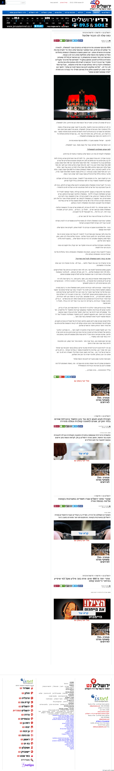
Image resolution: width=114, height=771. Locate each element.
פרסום (72, 749)
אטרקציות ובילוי (57, 701)
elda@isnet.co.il (95, 706)
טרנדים (72, 701)
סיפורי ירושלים (58, 699)
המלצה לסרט (70, 721)
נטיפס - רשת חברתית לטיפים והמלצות (63, 715)
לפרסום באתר (54, 2)
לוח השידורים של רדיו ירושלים (64, 712)
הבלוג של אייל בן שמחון (67, 704)
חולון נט (71, 747)
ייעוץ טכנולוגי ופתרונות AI (67, 729)
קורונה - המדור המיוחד (66, 708)
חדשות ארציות (88, 33)
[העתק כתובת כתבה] (68, 41)
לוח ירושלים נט (61, 711)
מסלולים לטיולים (69, 726)
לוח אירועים (47, 693)
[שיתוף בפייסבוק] (80, 41)
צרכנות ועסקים (69, 706)
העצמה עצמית (69, 725)
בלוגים (66, 699)
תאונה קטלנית (103, 432)
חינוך (61, 686)
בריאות (66, 701)
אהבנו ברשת (46, 711)
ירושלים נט (106, 12)
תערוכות (65, 693)
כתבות (72, 699)
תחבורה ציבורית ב (54, 714)
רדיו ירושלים (63, 714)
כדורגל (72, 683)
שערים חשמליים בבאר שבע (66, 717)
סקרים (67, 686)
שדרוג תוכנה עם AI (53, 710)
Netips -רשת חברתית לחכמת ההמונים (63, 719)
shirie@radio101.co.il (99, 727)
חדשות (96, 12)
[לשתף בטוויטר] (74, 41)
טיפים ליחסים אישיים (68, 723)
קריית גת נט (70, 746)
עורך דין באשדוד (69, 733)
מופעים (72, 693)
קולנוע (40, 693)
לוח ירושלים (33, 12)
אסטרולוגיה (49, 699)
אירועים (72, 696)
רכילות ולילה (70, 689)
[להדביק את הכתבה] (62, 377)
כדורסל (66, 683)
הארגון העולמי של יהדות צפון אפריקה (63, 718)
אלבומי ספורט (53, 696)
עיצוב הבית (71, 730)
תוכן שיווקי (71, 707)
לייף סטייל (70, 700)
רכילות (80, 12)
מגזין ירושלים (46, 12)
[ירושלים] (100, 10)
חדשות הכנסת (47, 686)
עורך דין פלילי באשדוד (68, 734)
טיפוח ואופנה (70, 731)
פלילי (72, 686)
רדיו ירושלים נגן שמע (18, 12)
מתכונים (71, 737)
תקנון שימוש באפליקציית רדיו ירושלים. (97, 713)
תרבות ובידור (70, 12)
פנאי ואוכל (50, 712)
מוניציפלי (55, 686)
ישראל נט (71, 735)
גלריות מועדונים (63, 696)
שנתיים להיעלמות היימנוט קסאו (99, 592)
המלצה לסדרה (69, 722)
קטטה (105, 512)
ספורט (88, 12)
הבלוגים (71, 703)
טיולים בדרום (70, 727)
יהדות (53, 711)
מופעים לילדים (57, 693)
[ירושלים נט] (96, 690)
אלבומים (58, 12)
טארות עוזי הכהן (54, 704)
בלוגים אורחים (44, 704)
